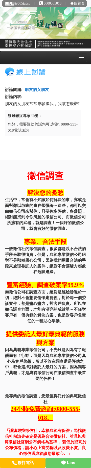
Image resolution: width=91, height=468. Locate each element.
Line (70, 462)
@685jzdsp (22, 3)
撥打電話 (25, 462)
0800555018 (52, 3)
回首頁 (79, 3)
